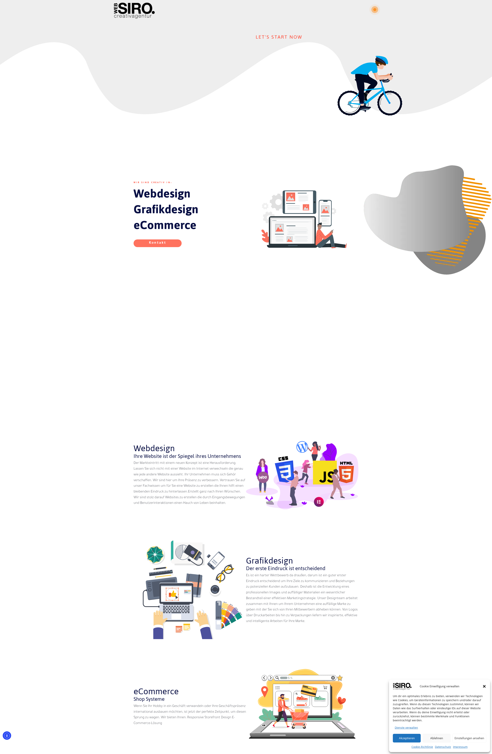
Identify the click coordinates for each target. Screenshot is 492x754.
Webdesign (162, 193)
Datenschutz (443, 747)
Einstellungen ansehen (469, 738)
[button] (484, 686)
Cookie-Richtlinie (422, 747)
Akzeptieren (407, 738)
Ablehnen (436, 738)
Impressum (460, 747)
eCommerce (165, 225)
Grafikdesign (166, 209)
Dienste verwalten (406, 727)
